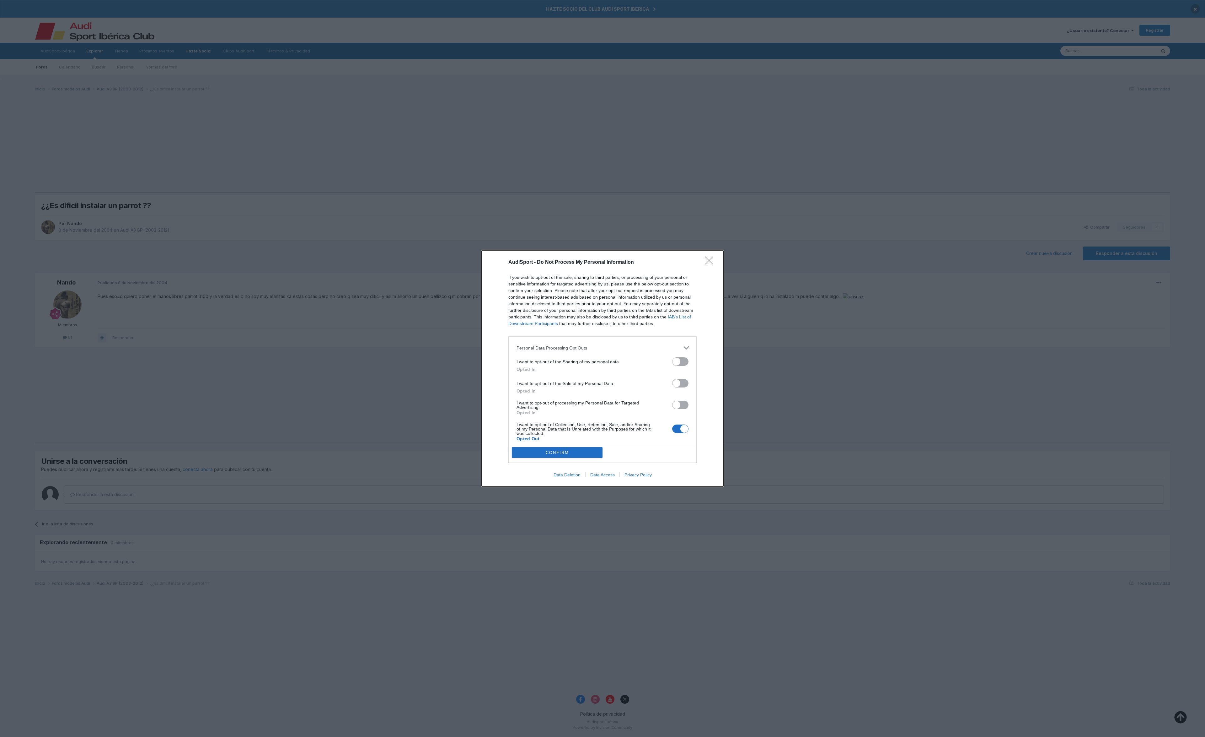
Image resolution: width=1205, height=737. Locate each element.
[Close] (711, 262)
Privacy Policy (638, 474)
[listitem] (602, 347)
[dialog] (602, 368)
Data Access (602, 474)
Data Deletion (567, 474)
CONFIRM (557, 452)
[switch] (680, 361)
